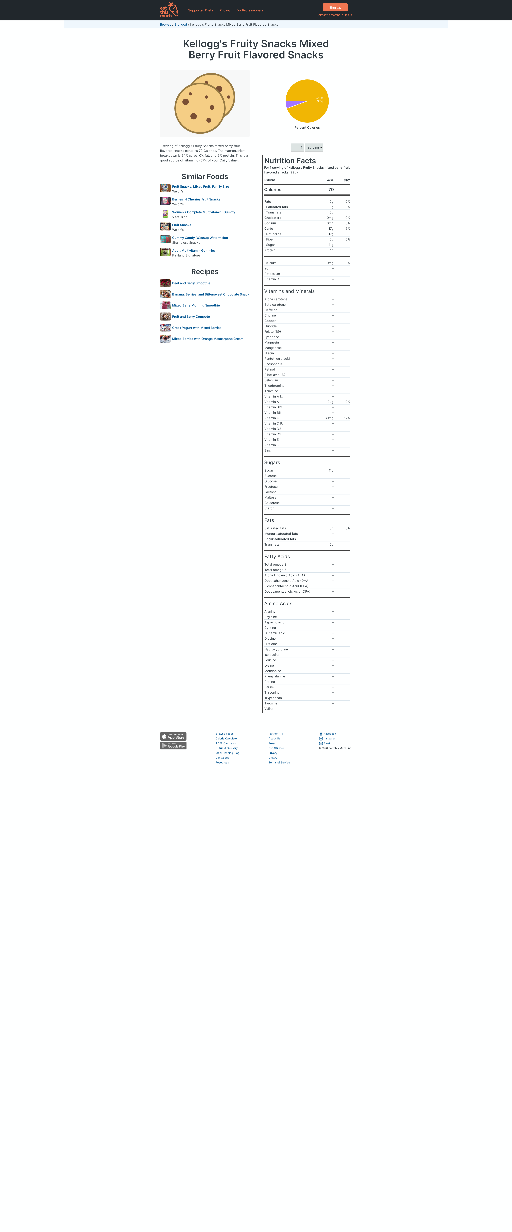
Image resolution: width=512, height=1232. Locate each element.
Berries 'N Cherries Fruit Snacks (196, 199)
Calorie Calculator (227, 738)
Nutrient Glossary (227, 748)
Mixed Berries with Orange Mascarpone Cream (207, 339)
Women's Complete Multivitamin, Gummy (203, 212)
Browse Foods (225, 733)
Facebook (330, 733)
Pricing (225, 10)
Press (272, 743)
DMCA (273, 757)
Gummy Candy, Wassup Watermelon (200, 238)
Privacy (273, 752)
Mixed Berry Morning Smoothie (196, 305)
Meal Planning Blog (227, 752)
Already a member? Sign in (335, 14)
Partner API (276, 733)
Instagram (330, 738)
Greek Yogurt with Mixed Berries (196, 328)
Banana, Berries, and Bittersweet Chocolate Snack (210, 294)
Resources (222, 762)
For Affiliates (276, 748)
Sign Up (335, 7)
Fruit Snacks (181, 225)
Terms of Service (279, 762)
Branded (180, 24)
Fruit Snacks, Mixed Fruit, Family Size (200, 186)
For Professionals (250, 10)
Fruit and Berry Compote (191, 317)
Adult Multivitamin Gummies (194, 250)
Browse (165, 24)
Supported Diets (200, 10)
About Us (274, 738)
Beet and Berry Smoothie (191, 283)
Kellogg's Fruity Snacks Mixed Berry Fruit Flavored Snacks (256, 49)
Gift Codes (222, 757)
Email (327, 743)
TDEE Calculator (226, 743)
